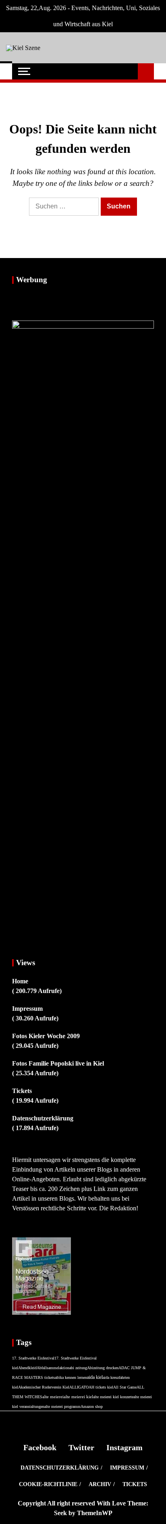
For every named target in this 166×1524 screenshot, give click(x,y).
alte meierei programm (62, 1406)
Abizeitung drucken (102, 1368)
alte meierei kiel (78, 1396)
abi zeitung (78, 1368)
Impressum (27, 1008)
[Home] (6, 71)
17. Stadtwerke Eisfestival (33, 1358)
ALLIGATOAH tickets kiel (91, 1387)
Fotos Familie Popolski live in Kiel (58, 1063)
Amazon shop (92, 1406)
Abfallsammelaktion (53, 1368)
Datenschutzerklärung (42, 1118)
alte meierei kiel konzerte (113, 1397)
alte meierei (53, 1396)
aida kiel (95, 1377)
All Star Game (125, 1387)
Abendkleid (27, 1368)
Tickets (22, 1090)
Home (20, 981)
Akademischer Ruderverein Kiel (43, 1387)
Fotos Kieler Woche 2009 (46, 1036)
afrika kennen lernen (71, 1377)
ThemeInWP (94, 1512)
